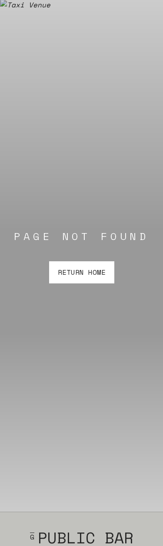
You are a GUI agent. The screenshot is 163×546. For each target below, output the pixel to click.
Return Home (82, 272)
